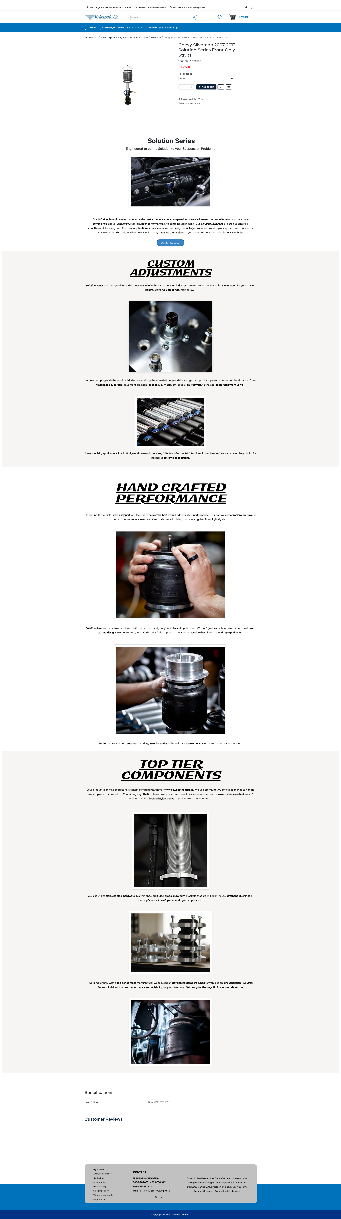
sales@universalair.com (146, 1178)
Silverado (156, 37)
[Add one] (192, 87)
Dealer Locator (170, 242)
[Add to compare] (228, 86)
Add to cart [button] (207, 87)
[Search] (194, 17)
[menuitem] (108, 27)
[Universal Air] (102, 17)
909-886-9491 (160, 7)
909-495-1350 (140, 1186)
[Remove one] (181, 87)
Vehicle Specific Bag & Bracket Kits (119, 37)
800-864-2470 (145, 7)
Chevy (144, 37)
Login (251, 7)
